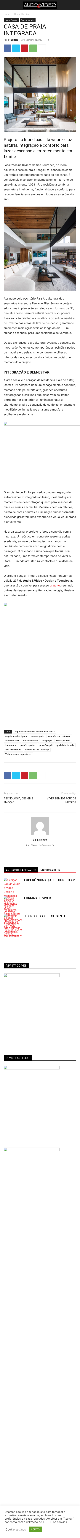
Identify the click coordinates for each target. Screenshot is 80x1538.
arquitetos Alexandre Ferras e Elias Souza (35, 731)
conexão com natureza (59, 736)
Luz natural (10, 745)
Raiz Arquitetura (13, 749)
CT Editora (13, 39)
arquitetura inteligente (16, 736)
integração (47, 740)
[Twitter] (16, 48)
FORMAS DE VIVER (37, 898)
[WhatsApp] (33, 48)
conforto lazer (12, 740)
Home (7, 14)
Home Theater (21, 14)
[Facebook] (7, 48)
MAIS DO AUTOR (50, 870)
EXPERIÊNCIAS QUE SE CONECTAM (49, 880)
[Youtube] (44, 853)
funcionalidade (30, 740)
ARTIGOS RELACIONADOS (21, 870)
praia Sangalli (45, 745)
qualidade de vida (65, 745)
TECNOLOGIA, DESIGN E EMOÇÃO (18, 800)
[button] (6, 5)
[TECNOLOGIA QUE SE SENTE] (13, 930)
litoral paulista (63, 740)
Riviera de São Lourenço (37, 749)
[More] (42, 48)
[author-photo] (40, 834)
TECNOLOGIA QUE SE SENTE (45, 916)
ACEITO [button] (35, 1529)
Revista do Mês (27, 20)
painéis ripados (27, 745)
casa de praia (37, 736)
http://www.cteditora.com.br (40, 845)
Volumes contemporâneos (18, 754)
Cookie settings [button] (16, 1529)
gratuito (55, 585)
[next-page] (12, 934)
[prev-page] (6, 934)
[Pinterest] (24, 48)
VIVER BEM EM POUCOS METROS (61, 800)
